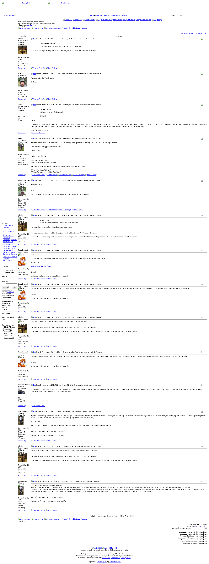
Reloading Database (10, 254)
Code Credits (115, 558)
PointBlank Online (9, 248)
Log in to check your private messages (137, 20)
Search (92, 20)
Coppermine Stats (8, 325)
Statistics (6, 259)
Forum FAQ (77, 20)
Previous (29, 26)
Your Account (7, 261)
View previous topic (186, 33)
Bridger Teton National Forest (41, 266)
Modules (5, 223)
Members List (8, 242)
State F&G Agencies (10, 257)
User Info (5, 266)
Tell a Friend (7, 229)
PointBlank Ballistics (10, 246)
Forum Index (66, 28)
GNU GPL (106, 558)
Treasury (6, 227)
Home (91, 15)
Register (12, 15)
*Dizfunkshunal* (115, 562)
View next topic (200, 33)
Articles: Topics (8, 236)
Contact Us (6, 238)
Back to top (22, 68)
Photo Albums (115, 15)
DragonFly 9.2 (102, 562)
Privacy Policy (8, 250)
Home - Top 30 (8, 225)
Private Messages (9, 252)
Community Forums (102, 15)
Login (5, 15)
